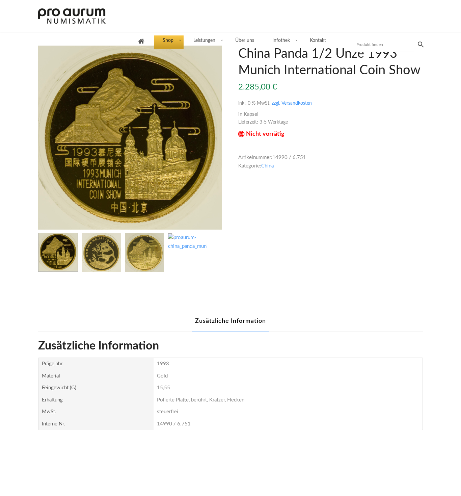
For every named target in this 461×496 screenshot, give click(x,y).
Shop (168, 40)
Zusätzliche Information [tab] (230, 321)
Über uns (244, 40)
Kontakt (318, 40)
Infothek (281, 40)
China (267, 165)
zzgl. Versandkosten (292, 103)
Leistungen (204, 40)
